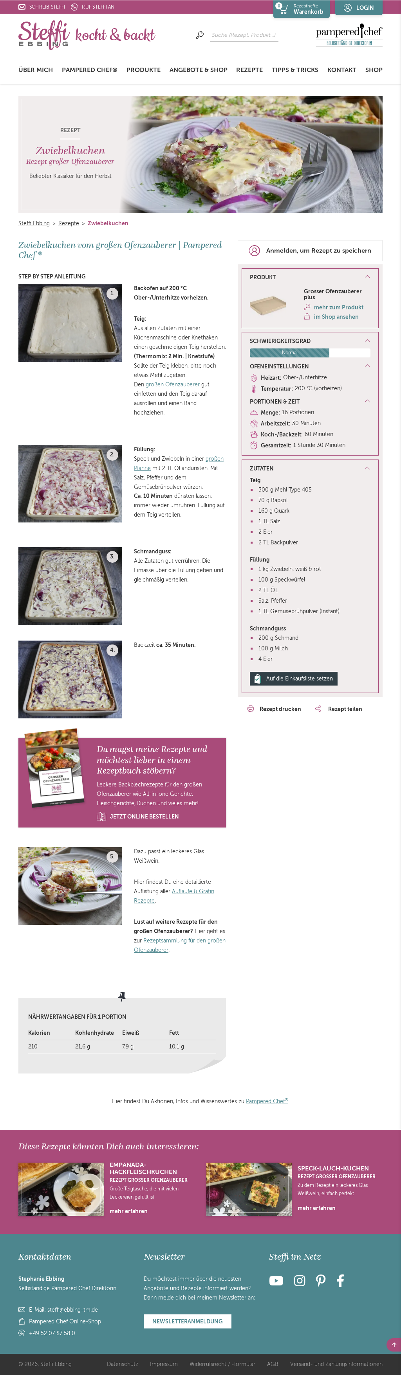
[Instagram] (299, 1284)
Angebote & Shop (199, 70)
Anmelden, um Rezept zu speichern (318, 250)
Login (365, 8)
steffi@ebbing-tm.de (72, 1310)
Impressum (164, 1364)
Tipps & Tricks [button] (295, 70)
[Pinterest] (320, 1284)
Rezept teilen (344, 709)
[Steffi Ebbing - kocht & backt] (86, 35)
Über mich (35, 70)
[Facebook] (340, 1284)
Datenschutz (122, 1364)
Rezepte (249, 70)
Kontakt (341, 70)
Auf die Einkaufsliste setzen (299, 679)
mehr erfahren (129, 1211)
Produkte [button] (143, 70)
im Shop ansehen (336, 317)
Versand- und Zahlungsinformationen (336, 1364)
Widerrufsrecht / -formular (222, 1364)
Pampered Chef (267, 1101)
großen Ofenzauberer (173, 385)
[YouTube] (278, 1284)
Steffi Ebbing (34, 223)
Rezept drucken (280, 709)
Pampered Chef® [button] (89, 70)
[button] (310, 278)
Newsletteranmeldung (187, 1321)
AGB (272, 1364)
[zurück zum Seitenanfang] (394, 1345)
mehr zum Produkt (338, 307)
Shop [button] (374, 70)
